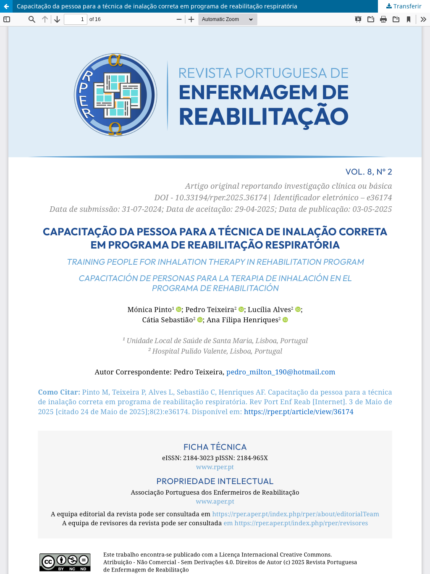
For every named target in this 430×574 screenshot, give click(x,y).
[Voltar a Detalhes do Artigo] (6, 6)
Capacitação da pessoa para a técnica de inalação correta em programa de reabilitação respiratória (157, 6)
